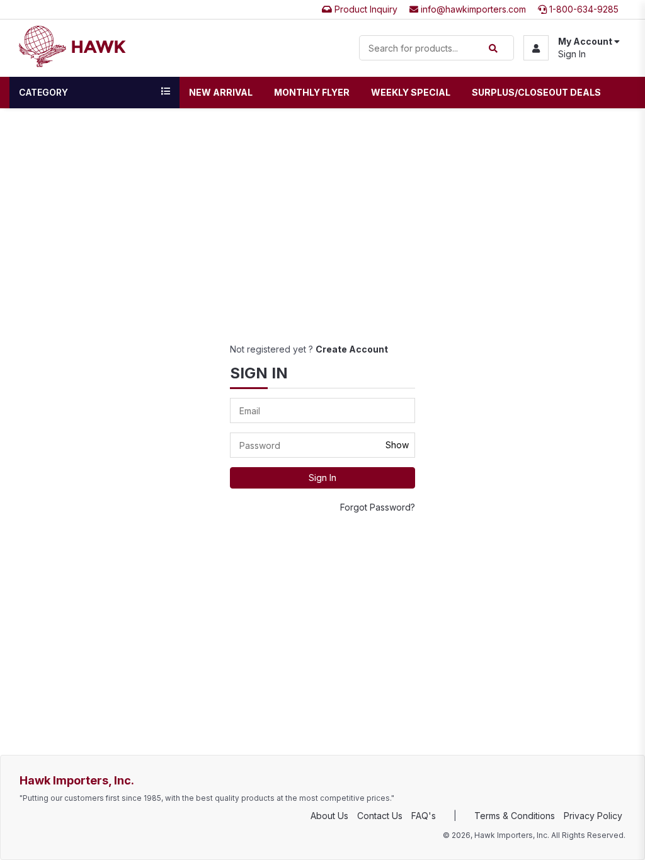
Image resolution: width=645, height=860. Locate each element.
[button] (571, 47)
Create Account (352, 349)
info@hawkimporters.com (472, 9)
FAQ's (423, 815)
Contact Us (379, 815)
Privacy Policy (593, 815)
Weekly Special (410, 92)
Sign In (572, 53)
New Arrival (221, 92)
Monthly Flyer (312, 92)
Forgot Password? (377, 507)
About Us (329, 815)
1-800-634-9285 (583, 9)
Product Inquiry (364, 9)
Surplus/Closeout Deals (536, 92)
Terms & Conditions (514, 815)
